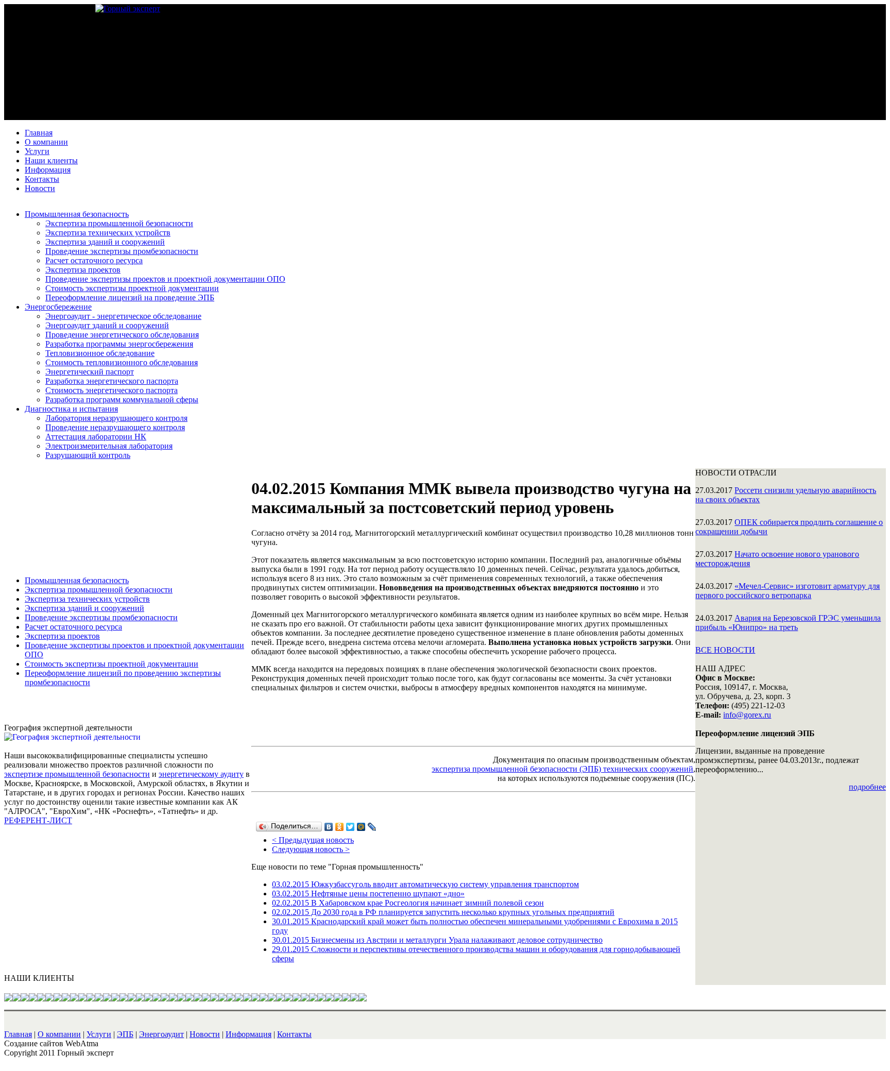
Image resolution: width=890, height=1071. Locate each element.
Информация (48, 169)
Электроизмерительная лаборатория (109, 445)
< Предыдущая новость (313, 840)
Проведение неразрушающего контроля (115, 427)
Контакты (42, 179)
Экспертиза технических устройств (107, 232)
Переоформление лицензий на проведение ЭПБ (129, 297)
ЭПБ (125, 1034)
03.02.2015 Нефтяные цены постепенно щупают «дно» (368, 893)
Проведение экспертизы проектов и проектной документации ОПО (165, 279)
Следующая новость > (311, 849)
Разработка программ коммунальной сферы (121, 399)
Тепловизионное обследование (100, 353)
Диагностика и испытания (71, 408)
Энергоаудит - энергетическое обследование (123, 316)
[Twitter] (350, 827)
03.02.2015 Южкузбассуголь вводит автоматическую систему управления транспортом (425, 884)
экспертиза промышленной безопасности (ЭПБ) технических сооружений (562, 768)
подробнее (867, 787)
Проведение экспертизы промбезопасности (121, 251)
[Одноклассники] (339, 827)
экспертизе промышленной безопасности (77, 774)
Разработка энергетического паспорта (111, 381)
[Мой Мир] (361, 827)
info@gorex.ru (747, 714)
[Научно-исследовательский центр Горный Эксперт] (127, 8)
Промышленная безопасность (77, 214)
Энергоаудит (161, 1034)
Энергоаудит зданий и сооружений (107, 325)
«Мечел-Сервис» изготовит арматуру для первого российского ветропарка (787, 591)
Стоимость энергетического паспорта (111, 390)
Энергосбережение (58, 306)
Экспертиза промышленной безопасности (119, 223)
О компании (46, 142)
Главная (39, 132)
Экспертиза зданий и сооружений (105, 241)
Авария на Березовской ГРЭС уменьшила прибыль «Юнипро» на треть (788, 623)
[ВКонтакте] (328, 827)
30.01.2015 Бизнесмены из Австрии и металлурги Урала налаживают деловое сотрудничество (437, 940)
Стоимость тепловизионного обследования (121, 362)
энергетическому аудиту (201, 774)
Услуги (37, 151)
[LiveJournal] (372, 827)
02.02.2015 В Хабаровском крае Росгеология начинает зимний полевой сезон (408, 902)
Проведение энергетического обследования (122, 334)
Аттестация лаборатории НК (95, 436)
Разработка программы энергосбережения (119, 343)
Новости (40, 188)
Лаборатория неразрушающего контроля (116, 418)
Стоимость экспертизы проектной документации (132, 288)
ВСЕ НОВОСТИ (725, 649)
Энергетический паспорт (89, 371)
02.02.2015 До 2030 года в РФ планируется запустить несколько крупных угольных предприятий (443, 912)
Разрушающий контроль (87, 455)
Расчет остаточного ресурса (94, 260)
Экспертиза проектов (83, 269)
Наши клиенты (51, 160)
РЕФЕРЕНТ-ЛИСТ (38, 820)
